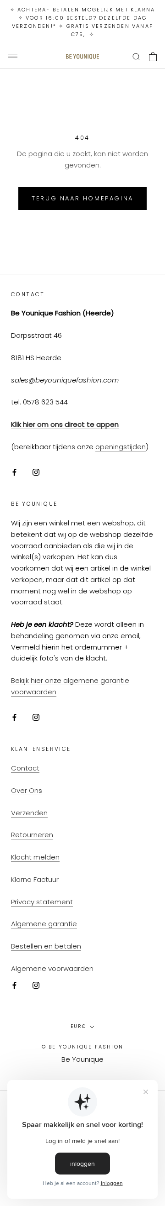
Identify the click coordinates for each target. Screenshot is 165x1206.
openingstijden (120, 446)
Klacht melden (35, 857)
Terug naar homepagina (82, 198)
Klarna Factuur (35, 879)
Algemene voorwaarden (52, 968)
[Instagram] (36, 472)
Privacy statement (42, 902)
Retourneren (32, 834)
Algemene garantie (44, 923)
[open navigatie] (12, 56)
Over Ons (26, 790)
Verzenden (29, 813)
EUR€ (78, 1026)
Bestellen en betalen (46, 946)
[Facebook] (14, 472)
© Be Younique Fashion (82, 1046)
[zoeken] (136, 56)
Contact (25, 768)
